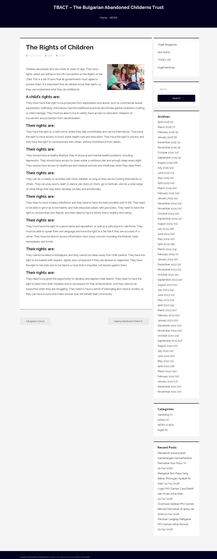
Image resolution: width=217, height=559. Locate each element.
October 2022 (166, 335)
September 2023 (167, 279)
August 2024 (165, 223)
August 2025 (165, 162)
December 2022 (167, 325)
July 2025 (163, 167)
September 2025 (167, 157)
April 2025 (163, 183)
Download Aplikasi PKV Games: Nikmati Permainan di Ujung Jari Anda (176, 509)
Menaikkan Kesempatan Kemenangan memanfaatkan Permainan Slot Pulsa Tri (175, 458)
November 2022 (167, 330)
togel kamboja (166, 67)
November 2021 (167, 391)
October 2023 (166, 274)
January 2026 (165, 137)
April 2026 (164, 122)
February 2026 (166, 132)
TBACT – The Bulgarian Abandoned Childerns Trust (108, 7)
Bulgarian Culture (35, 321)
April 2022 (163, 366)
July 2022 (163, 350)
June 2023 (164, 295)
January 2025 (165, 198)
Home (103, 17)
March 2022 (164, 371)
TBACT (50, 55)
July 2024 (163, 228)
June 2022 (164, 356)
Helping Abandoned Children (127, 321)
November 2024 (167, 208)
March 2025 (164, 188)
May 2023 (163, 300)
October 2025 (166, 152)
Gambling (163, 414)
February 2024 (166, 254)
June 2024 (164, 233)
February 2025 (166, 193)
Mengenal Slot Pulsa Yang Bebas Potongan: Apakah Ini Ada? (174, 478)
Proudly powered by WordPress (34, 557)
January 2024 (165, 259)
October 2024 (166, 213)
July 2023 (163, 289)
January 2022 (165, 381)
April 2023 (163, 305)
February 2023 (166, 315)
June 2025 (164, 172)
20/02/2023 (35, 55)
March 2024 (165, 249)
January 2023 (165, 320)
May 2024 (163, 239)
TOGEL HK (164, 59)
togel (161, 429)
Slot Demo (164, 52)
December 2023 (167, 264)
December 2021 (167, 386)
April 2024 (164, 244)
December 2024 (167, 203)
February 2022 (166, 376)
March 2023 (164, 310)
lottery (161, 419)
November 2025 (167, 147)
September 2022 (167, 340)
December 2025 (167, 142)
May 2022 (163, 361)
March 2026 (165, 127)
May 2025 (163, 177)
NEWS (113, 17)
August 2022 (165, 345)
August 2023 (165, 284)
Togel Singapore (167, 44)
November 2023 (167, 269)
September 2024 (167, 218)
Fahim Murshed (82, 557)
